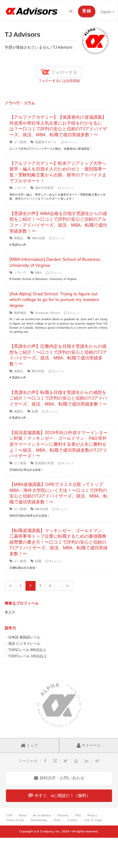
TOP (9, 815)
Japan (106, 11)
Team (57, 820)
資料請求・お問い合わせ (61, 778)
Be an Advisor (42, 815)
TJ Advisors (22, 34)
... (58, 585)
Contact (72, 820)
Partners (63, 815)
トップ (31, 745)
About (22, 815)
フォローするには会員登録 (59, 81)
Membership (39, 820)
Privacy (92, 815)
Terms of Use (15, 820)
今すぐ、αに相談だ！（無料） (61, 795)
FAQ (78, 815)
